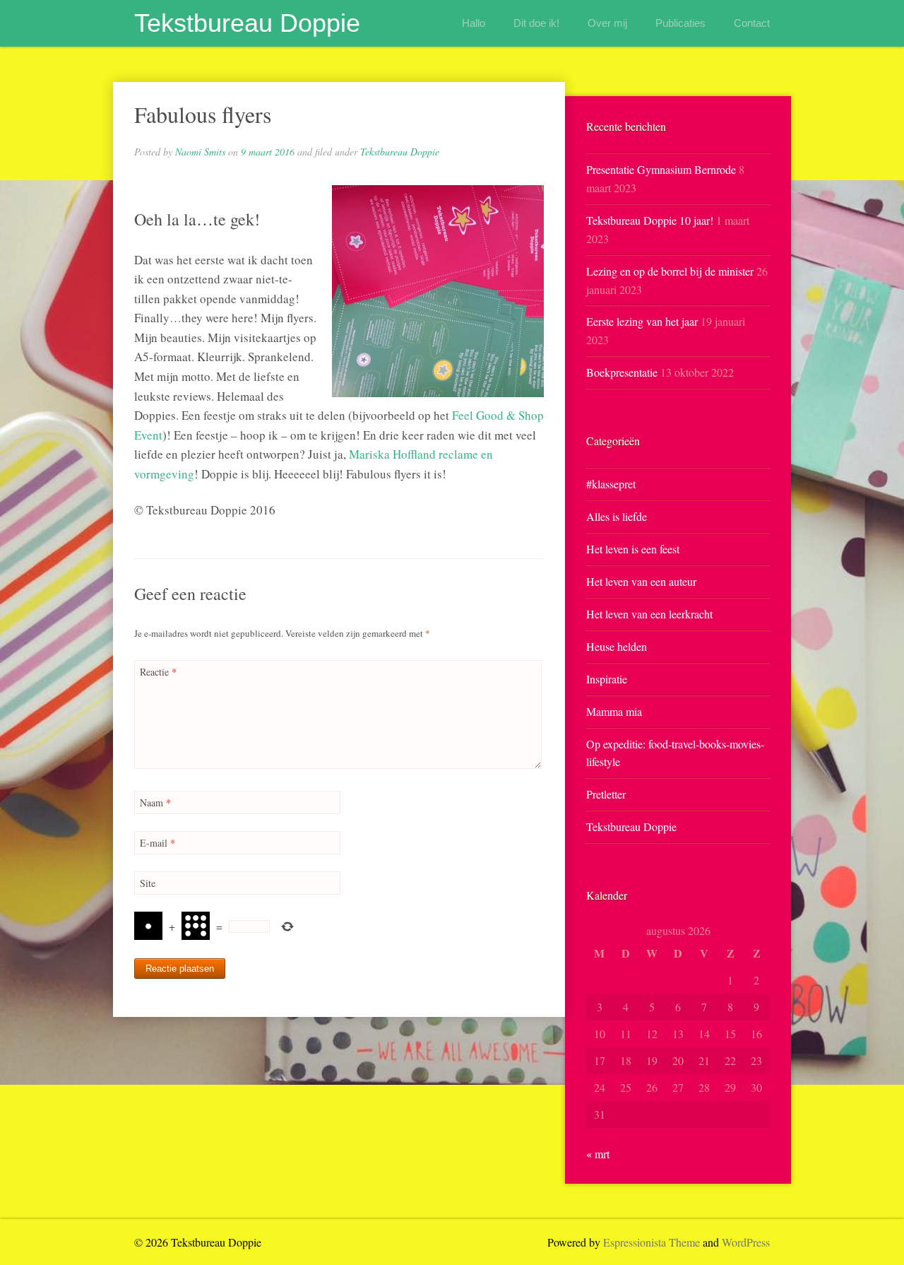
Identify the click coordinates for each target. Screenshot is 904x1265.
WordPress (746, 1242)
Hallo (473, 23)
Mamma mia (614, 711)
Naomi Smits (200, 151)
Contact (752, 23)
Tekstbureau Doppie (247, 22)
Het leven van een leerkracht (649, 613)
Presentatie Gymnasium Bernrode (661, 169)
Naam (155, 802)
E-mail (157, 842)
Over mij (607, 23)
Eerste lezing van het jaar (642, 321)
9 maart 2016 (268, 151)
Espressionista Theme (651, 1242)
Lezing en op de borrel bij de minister (670, 271)
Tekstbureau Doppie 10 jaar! (649, 220)
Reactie (158, 671)
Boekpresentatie (622, 372)
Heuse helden (616, 646)
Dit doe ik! (536, 23)
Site (147, 883)
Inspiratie (606, 678)
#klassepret (611, 483)
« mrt (597, 1153)
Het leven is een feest (632, 548)
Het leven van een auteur (641, 581)
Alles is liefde (616, 516)
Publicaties (680, 23)
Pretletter (606, 794)
